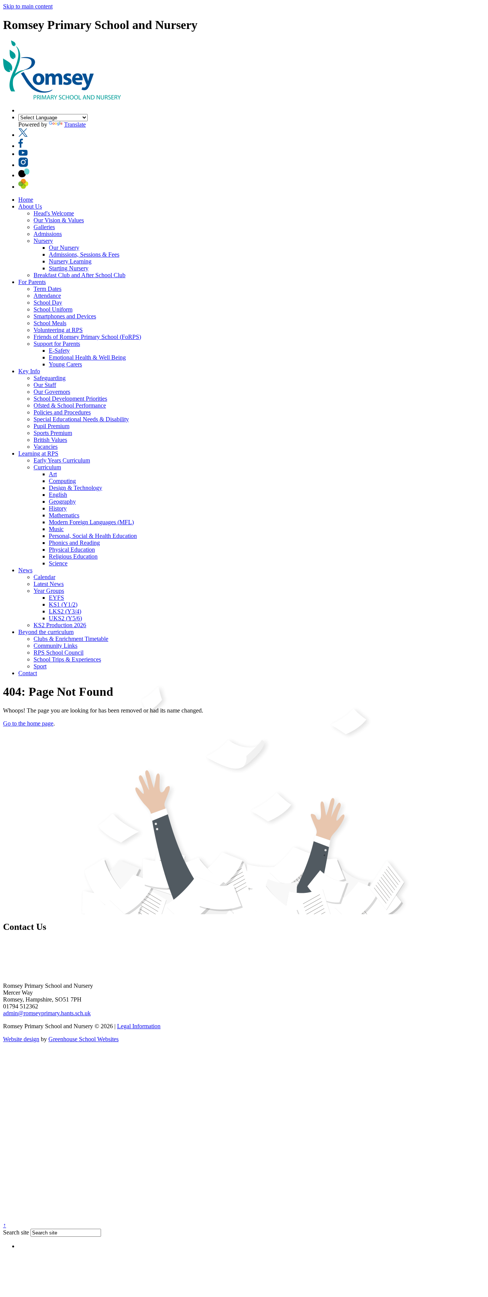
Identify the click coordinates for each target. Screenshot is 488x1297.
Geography (62, 501)
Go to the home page (28, 723)
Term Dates (47, 289)
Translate (75, 124)
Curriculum (47, 467)
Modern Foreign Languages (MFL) (91, 522)
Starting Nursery (68, 268)
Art (53, 474)
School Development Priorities (70, 398)
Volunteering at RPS (58, 330)
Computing (62, 481)
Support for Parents (57, 343)
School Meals (50, 323)
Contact (27, 673)
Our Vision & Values (59, 220)
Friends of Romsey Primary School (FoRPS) (87, 337)
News (25, 570)
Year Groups (49, 591)
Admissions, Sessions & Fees (84, 254)
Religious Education (73, 556)
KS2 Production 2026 (60, 625)
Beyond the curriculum (46, 632)
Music (56, 529)
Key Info (29, 371)
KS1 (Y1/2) (63, 604)
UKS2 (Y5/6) (65, 618)
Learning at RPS (38, 453)
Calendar (44, 577)
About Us (30, 206)
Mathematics (64, 515)
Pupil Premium (51, 426)
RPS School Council (58, 652)
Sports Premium (53, 433)
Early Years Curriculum (62, 460)
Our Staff (45, 385)
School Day (48, 302)
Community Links (55, 645)
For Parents (32, 282)
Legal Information (139, 1026)
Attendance (47, 295)
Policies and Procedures (62, 412)
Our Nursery (64, 247)
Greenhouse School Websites (83, 1039)
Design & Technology (75, 488)
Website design (21, 1039)
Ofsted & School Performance (70, 405)
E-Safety (59, 350)
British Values (50, 440)
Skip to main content (28, 6)
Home (25, 199)
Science (58, 563)
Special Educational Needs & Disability (81, 419)
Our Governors (52, 391)
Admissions (48, 234)
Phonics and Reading (74, 542)
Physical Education (72, 549)
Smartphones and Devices (65, 316)
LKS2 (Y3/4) (65, 611)
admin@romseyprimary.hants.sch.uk (47, 1013)
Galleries (44, 227)
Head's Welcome (54, 213)
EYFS (56, 597)
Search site (16, 1232)
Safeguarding (50, 378)
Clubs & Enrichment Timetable (71, 639)
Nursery (43, 241)
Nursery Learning (70, 261)
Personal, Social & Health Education (93, 536)
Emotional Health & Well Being (87, 357)
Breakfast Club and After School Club (79, 275)
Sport (40, 666)
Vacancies (46, 446)
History (58, 508)
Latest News (49, 584)
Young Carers (65, 364)
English (58, 494)
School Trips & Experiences (67, 659)
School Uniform (53, 309)
